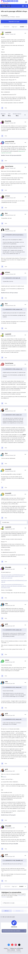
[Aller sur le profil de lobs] (2, 604)
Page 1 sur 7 (15, 26)
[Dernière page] (26, 27)
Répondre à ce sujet (14, 21)
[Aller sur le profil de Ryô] (2, 214)
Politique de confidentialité (16, 948)
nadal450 (5, 15)
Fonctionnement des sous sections (11, 930)
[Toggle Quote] (3, 234)
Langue (6, 948)
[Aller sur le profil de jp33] (2, 410)
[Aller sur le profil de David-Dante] (2, 167)
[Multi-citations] (2, 108)
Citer (6, 107)
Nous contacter (11, 950)
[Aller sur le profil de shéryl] (2, 661)
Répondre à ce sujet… (9, 903)
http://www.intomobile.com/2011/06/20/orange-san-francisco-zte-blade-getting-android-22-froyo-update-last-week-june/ (13, 576)
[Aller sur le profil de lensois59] (2, 470)
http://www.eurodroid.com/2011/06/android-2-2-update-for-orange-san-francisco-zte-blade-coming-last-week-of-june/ (13, 586)
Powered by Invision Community (14, 951)
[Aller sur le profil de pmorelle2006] (2, 142)
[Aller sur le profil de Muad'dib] (2, 122)
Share (7, 910)
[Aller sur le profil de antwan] (2, 196)
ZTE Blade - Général (15, 16)
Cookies (18, 950)
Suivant (22, 26)
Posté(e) (10, 34)
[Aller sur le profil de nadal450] (2, 33)
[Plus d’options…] (25, 33)
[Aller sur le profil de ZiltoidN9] (2, 568)
